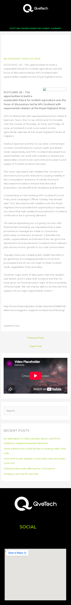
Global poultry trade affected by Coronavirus (29, 468)
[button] (35, 21)
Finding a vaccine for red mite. (21, 473)
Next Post (36, 346)
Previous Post (35, 337)
